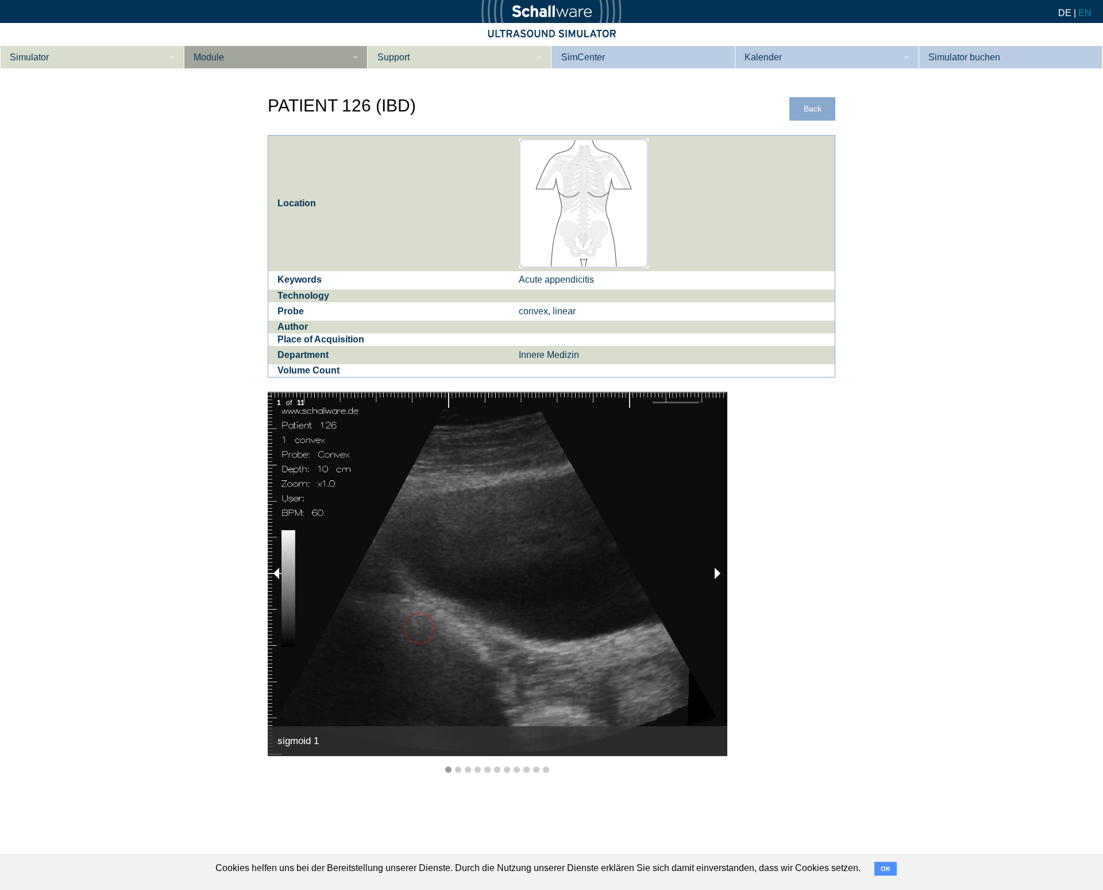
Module (209, 57)
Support (393, 57)
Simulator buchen (964, 57)
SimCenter (583, 57)
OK (885, 868)
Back (813, 109)
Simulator (29, 57)
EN (1085, 13)
